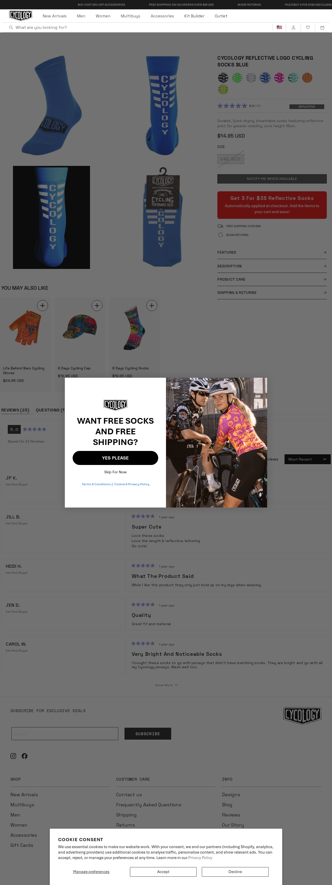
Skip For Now (115, 470)
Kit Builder (194, 16)
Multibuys (130, 16)
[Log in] (293, 27)
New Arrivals (55, 16)
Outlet (221, 16)
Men (81, 16)
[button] (322, 27)
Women (103, 16)
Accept (163, 871)
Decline (235, 871)
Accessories (162, 16)
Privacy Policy (200, 857)
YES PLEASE (115, 458)
